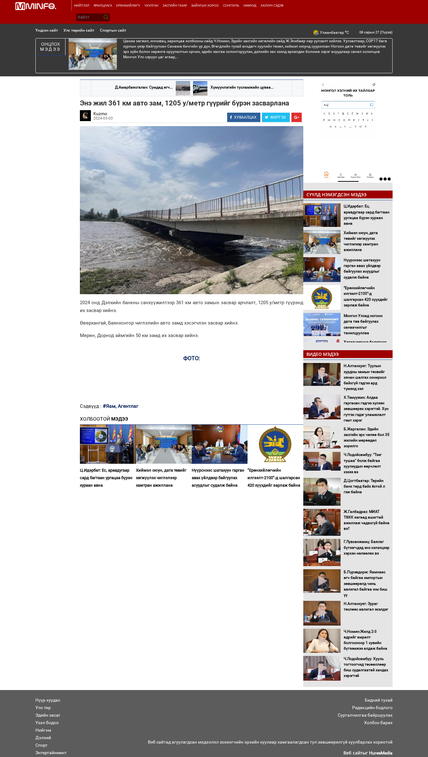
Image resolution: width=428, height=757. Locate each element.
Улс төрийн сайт (79, 30)
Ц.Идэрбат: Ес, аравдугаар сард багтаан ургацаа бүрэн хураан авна (106, 478)
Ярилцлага (103, 5)
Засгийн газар (175, 5)
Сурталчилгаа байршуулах (365, 715)
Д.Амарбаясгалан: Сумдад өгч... (144, 87)
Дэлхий (43, 737)
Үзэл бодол (47, 722)
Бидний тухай (379, 700)
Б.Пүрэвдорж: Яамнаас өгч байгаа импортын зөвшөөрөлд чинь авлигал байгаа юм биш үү (365, 583)
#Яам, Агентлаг (120, 406)
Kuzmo (100, 113)
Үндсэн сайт (46, 30)
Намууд (249, 5)
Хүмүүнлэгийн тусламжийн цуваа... (242, 87)
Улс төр (43, 707)
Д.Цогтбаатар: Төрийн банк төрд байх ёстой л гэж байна (364, 486)
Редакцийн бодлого (372, 707)
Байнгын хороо (205, 5)
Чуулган (151, 5)
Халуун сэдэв (272, 5)
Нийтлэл (81, 5)
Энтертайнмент (51, 752)
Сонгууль (231, 5)
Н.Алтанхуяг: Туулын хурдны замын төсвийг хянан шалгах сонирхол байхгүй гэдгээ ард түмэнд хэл (365, 377)
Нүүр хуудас (47, 700)
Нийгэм (43, 730)
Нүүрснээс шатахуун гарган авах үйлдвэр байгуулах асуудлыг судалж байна (218, 478)
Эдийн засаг (47, 715)
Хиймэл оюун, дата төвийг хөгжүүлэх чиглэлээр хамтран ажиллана (161, 478)
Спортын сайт (113, 30)
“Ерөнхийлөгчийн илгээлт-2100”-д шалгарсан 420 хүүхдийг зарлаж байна (274, 478)
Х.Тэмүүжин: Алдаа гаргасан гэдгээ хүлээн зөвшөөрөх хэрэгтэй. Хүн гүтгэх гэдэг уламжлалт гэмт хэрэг (366, 408)
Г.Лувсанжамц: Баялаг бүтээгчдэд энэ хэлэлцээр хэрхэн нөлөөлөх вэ (366, 547)
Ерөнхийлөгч (128, 5)
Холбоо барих (378, 722)
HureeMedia (381, 752)
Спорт (41, 745)
